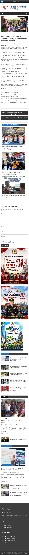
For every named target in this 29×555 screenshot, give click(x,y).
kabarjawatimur (14, 149)
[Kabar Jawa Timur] (2, 13)
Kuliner (3, 415)
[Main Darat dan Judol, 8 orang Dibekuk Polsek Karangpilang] (13, 136)
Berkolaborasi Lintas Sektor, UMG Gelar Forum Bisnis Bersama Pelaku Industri (16, 118)
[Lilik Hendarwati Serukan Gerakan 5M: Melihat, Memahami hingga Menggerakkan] (5, 358)
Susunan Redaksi (7, 525)
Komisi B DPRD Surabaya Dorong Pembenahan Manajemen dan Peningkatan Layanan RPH (12, 113)
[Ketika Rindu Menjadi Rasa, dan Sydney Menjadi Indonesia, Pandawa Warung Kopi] (5, 439)
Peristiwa (8, 415)
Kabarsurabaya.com (11, 538)
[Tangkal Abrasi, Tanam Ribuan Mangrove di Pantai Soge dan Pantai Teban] (5, 374)
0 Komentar (18, 43)
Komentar (3, 213)
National (2, 30)
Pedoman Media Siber (8, 527)
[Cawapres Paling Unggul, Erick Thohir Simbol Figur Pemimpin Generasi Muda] (5, 381)
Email (2, 231)
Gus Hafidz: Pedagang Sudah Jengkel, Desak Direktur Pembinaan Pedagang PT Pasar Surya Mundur (13, 420)
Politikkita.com (10, 542)
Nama (2, 226)
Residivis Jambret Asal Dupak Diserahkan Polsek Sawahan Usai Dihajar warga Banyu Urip (13, 171)
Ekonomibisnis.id (10, 545)
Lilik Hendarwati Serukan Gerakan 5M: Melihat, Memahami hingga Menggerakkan (18, 359)
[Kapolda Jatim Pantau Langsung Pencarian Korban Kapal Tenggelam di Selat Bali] (13, 185)
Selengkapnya (4, 433)
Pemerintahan (4, 465)
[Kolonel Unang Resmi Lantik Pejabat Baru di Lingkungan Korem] (5, 367)
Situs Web (3, 236)
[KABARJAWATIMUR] (6, 512)
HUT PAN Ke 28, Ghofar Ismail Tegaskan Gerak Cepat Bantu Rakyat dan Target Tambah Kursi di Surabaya (18, 494)
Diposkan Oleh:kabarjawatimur (7, 43)
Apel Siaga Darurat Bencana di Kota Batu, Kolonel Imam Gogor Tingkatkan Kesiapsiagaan (18, 389)
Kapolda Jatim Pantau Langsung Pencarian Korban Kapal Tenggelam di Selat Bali (13, 196)
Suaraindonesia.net (11, 540)
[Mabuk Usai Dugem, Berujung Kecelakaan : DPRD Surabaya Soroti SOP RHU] (5, 486)
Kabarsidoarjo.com (11, 536)
